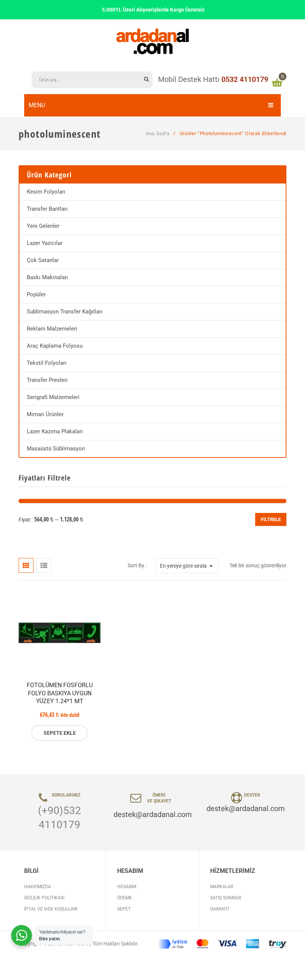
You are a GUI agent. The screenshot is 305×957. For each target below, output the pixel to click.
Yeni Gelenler (43, 226)
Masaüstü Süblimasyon (56, 448)
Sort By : (137, 565)
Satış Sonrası (225, 897)
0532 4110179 (244, 79)
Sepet (124, 909)
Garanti (219, 909)
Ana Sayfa (158, 133)
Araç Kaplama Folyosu (55, 345)
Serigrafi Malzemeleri (53, 397)
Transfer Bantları (47, 208)
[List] (43, 565)
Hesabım (126, 886)
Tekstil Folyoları (47, 363)
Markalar (221, 886)
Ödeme (124, 897)
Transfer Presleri (47, 380)
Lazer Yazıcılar (44, 243)
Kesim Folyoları (46, 191)
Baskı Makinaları (47, 277)
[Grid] (26, 565)
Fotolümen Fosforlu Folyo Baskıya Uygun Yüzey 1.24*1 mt (60, 693)
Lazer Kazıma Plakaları (55, 431)
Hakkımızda (37, 886)
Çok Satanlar (43, 260)
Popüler (36, 294)
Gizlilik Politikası (44, 897)
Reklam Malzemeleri (52, 328)
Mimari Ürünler (45, 414)
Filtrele (271, 519)
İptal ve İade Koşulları (50, 909)
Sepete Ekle (60, 733)
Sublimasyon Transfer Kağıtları (65, 311)
